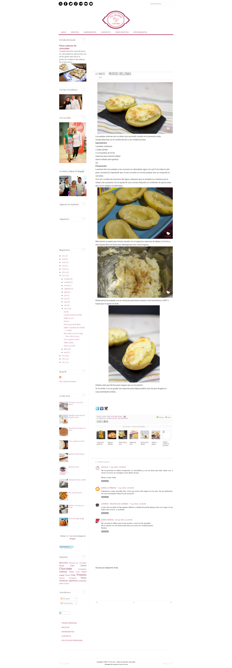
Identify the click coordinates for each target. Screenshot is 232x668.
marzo (66, 309)
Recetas (75, 32)
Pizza (67, 575)
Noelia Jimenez (123, 664)
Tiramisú (66, 321)
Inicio (63, 32)
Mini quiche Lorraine (75, 493)
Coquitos (66, 312)
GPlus (76, 4)
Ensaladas (82, 569)
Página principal (69, 623)
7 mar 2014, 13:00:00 (117, 467)
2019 (64, 262)
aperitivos (112, 418)
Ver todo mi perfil (68, 381)
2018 (64, 266)
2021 (64, 256)
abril (65, 305)
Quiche (62, 578)
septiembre (67, 289)
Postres (81, 574)
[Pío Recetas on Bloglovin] (66, 548)
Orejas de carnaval (69, 346)
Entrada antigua (170, 602)
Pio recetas (117, 416)
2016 (64, 269)
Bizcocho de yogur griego (76, 518)
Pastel (78, 572)
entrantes (123, 418)
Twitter (71, 4)
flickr (86, 4)
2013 (64, 356)
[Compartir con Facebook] (105, 421)
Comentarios (67, 603)
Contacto (105, 32)
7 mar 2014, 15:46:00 (137, 504)
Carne (83, 565)
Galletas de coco (68, 318)
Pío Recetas (111, 662)
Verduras (63, 580)
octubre (66, 285)
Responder (105, 481)
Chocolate (65, 568)
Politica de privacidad (72, 640)
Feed (60, 4)
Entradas (66, 599)
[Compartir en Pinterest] (107, 421)
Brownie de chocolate (77, 563)
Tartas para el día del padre (72, 324)
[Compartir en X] (102, 421)
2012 (64, 359)
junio (66, 299)
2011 (64, 362)
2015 (64, 272)
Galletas (63, 571)
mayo (66, 302)
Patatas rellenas (69, 343)
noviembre (67, 282)
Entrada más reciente (97, 602)
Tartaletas (72, 578)
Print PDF (165, 417)
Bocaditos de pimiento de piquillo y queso (77, 416)
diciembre (67, 279)
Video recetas (122, 32)
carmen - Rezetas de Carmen (114, 504)
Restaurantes (140, 32)
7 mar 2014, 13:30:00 (125, 488)
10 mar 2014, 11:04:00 (123, 520)
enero (66, 352)
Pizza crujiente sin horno (71, 339)
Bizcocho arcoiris (74, 467)
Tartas (83, 578)
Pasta (71, 572)
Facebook (66, 4)
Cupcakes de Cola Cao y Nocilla (73, 315)
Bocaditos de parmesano (76, 454)
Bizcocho (63, 563)
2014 (64, 276)
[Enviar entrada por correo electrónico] (124, 416)
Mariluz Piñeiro (108, 488)
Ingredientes (90, 32)
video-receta (64, 583)
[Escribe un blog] (100, 421)
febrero (66, 349)
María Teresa (107, 520)
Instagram (91, 4)
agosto (66, 292)
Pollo (73, 575)
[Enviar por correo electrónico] (98, 421)
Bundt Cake (66, 566)
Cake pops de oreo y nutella (77, 480)
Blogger (73, 539)
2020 (64, 259)
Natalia (104, 467)
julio (65, 295)
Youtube (81, 4)
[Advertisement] (132, 55)
